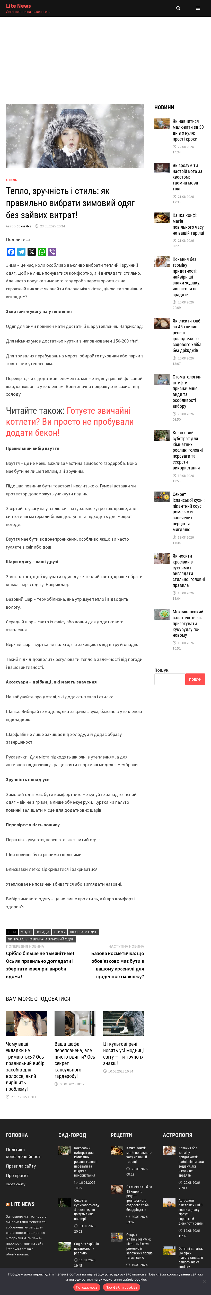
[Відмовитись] (204, 1281)
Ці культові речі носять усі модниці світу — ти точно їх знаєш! (123, 1053)
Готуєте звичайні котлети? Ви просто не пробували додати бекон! (70, 421)
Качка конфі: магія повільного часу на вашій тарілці (188, 224)
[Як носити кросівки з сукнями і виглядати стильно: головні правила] (162, 557)
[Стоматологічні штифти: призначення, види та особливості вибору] (162, 378)
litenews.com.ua (18, 1248)
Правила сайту (21, 1166)
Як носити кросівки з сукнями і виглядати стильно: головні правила (189, 570)
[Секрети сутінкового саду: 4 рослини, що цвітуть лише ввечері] (64, 1202)
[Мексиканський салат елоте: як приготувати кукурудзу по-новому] (162, 612)
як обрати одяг (83, 932)
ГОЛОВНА (17, 1135)
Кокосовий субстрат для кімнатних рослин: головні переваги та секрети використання (188, 450)
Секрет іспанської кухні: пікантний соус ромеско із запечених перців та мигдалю (189, 512)
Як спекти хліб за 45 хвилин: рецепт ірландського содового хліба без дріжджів (187, 335)
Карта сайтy (15, 1184)
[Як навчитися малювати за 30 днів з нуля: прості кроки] (162, 122)
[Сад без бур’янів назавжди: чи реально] (64, 1245)
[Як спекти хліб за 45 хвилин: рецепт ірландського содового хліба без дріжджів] (162, 322)
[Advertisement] (105, 55)
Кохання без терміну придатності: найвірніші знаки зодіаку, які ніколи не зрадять (186, 276)
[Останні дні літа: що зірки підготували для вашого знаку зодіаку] (169, 1250)
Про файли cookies (122, 1287)
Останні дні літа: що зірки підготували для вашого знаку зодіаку (191, 1257)
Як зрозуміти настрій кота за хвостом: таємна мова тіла (188, 177)
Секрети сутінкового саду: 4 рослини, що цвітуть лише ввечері (87, 1209)
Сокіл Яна (23, 226)
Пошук (161, 670)
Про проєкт (17, 1175)
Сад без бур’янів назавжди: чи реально (86, 1248)
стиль (59, 932)
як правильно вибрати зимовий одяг (41, 939)
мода (26, 932)
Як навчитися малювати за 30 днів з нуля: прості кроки (188, 130)
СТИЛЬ (11, 180)
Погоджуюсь (87, 1287)
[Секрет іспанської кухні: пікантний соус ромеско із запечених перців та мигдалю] (162, 495)
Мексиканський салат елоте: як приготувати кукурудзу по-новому (188, 623)
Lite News (18, 5)
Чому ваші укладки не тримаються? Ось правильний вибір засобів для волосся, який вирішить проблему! (25, 1066)
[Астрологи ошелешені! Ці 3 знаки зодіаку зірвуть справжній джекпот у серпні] (169, 1202)
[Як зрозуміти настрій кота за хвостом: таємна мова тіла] (162, 166)
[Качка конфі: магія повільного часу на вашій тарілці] (162, 216)
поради (42, 932)
